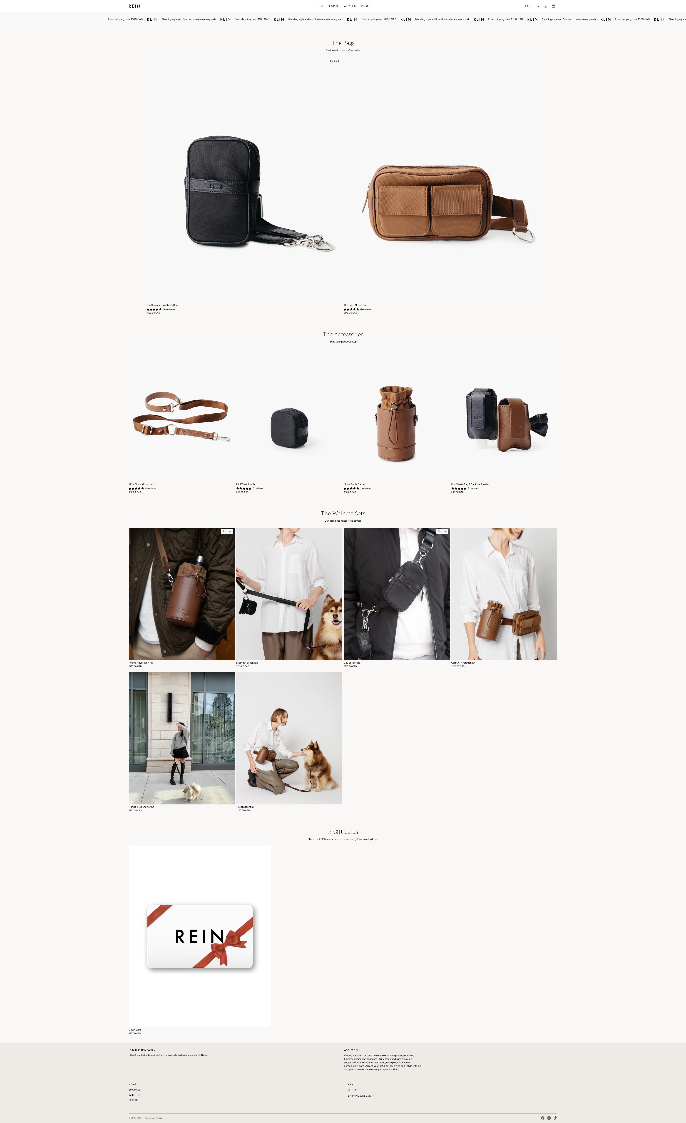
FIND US (133, 1100)
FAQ (350, 1084)
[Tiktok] (555, 1118)
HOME (132, 1084)
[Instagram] (549, 1118)
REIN (139, 1118)
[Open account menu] (546, 6)
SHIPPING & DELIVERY (361, 1095)
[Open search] (538, 6)
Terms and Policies (154, 1118)
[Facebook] (543, 1118)
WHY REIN (135, 1095)
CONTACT (354, 1090)
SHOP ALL (134, 1089)
